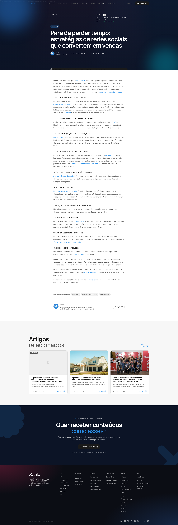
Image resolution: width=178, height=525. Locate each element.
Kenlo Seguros (94, 486)
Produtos (49, 3)
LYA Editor (63, 488)
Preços (93, 3)
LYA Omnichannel (65, 485)
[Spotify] (148, 521)
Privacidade (140, 477)
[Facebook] (131, 521)
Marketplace (61, 3)
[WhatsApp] (138, 521)
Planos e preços (104, 294)
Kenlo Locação (79, 481)
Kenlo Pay (93, 483)
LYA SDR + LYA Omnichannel (89, 294)
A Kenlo (123, 477)
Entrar (128, 3)
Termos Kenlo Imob (143, 483)
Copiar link (120, 307)
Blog (122, 496)
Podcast (124, 505)
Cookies (139, 480)
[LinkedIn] (125, 521)
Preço (123, 508)
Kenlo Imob (78, 478)
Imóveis (100, 3)
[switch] (107, 15)
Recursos (73, 3)
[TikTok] (145, 521)
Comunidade (110, 477)
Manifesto (124, 483)
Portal (123, 502)
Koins (61, 495)
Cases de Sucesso (111, 480)
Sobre (83, 3)
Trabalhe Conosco (127, 499)
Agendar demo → (142, 3)
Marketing (55, 26)
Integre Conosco (111, 483)
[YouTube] (135, 521)
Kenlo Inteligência (95, 480)
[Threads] (141, 521)
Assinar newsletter (90, 446)
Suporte (110, 3)
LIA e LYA (123, 493)
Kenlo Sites (78, 485)
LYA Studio (63, 492)
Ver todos (143, 345)
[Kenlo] (34, 474)
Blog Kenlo (56, 15)
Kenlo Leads (75, 294)
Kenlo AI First (125, 480)
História (123, 486)
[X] (128, 521)
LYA (61, 477)
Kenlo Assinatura (95, 489)
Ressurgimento (126, 489)
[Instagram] (121, 521)
